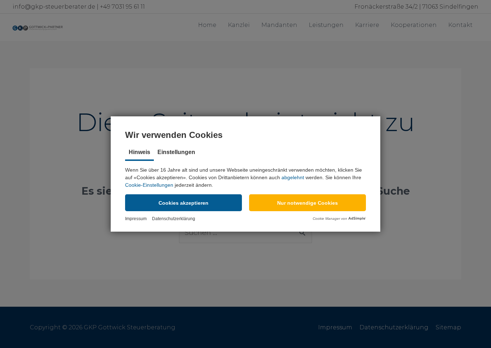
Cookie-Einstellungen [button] (149, 185)
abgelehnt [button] (292, 177)
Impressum (136, 218)
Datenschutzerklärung (173, 218)
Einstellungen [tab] (176, 152)
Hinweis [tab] (139, 152)
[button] (183, 202)
